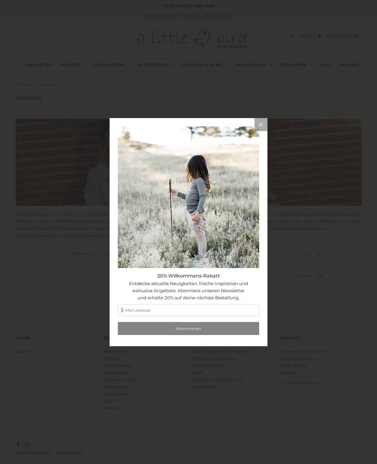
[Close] (260, 124)
